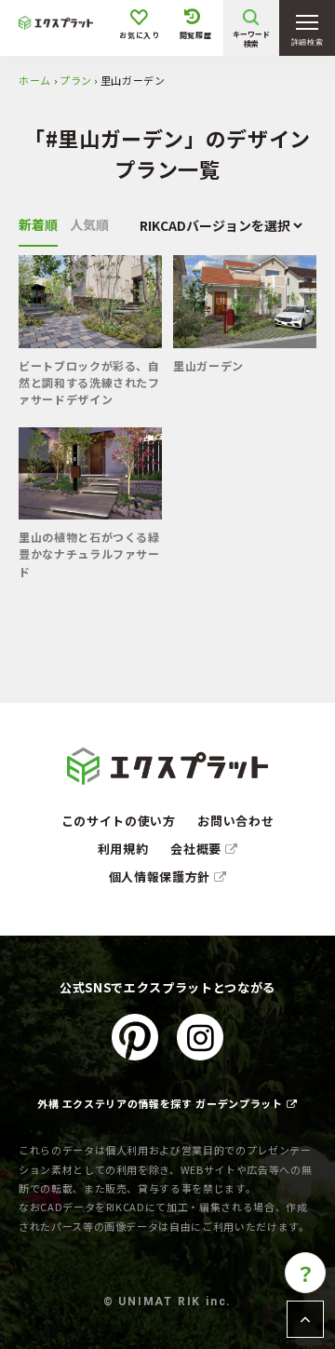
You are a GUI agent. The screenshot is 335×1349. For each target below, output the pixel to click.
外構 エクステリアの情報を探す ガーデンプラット (160, 1103)
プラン (76, 80)
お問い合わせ (235, 821)
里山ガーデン (208, 365)
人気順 (89, 224)
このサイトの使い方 (118, 821)
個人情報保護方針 (161, 876)
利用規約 (123, 848)
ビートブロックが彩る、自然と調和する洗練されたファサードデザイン (89, 382)
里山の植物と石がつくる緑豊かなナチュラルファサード (89, 554)
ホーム (35, 80)
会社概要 (197, 848)
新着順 (38, 224)
